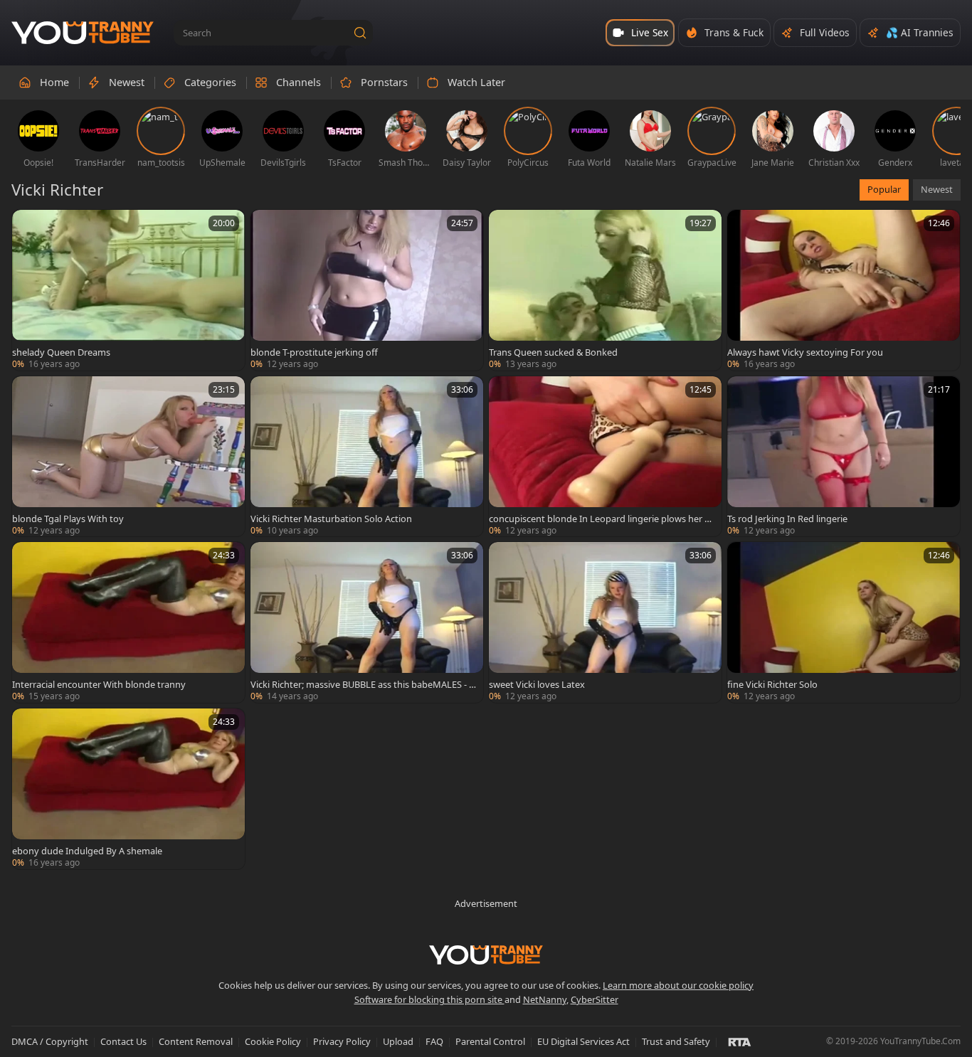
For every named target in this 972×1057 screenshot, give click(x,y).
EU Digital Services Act (583, 1041)
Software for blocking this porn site (429, 999)
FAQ (434, 1041)
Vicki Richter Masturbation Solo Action (331, 518)
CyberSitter (594, 999)
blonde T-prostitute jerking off (314, 352)
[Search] (360, 33)
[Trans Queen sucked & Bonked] (605, 290)
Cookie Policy (273, 1041)
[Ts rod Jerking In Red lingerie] (843, 456)
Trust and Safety (676, 1041)
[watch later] (29, 227)
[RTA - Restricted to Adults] (740, 1041)
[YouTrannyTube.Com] (82, 33)
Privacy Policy (342, 1041)
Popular (884, 189)
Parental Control (490, 1041)
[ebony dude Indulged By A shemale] (128, 788)
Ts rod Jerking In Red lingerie (787, 518)
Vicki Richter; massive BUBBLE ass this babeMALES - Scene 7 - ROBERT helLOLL (362, 684)
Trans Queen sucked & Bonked (553, 352)
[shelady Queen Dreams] (128, 290)
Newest (937, 189)
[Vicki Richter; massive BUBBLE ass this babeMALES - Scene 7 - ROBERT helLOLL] (366, 622)
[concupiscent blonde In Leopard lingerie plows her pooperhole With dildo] (605, 456)
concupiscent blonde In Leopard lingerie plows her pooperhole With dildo (602, 518)
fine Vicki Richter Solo (772, 684)
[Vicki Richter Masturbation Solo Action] (366, 456)
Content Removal (196, 1041)
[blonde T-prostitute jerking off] (366, 290)
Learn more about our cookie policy (678, 985)
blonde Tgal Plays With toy (68, 518)
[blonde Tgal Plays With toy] (128, 456)
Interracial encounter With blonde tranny (99, 684)
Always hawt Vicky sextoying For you (805, 352)
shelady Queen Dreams (61, 352)
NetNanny (544, 999)
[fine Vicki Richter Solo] (843, 622)
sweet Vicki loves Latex (537, 684)
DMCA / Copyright (49, 1041)
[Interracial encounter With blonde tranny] (128, 622)
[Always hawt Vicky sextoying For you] (843, 290)
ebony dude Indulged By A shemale (87, 850)
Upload (398, 1041)
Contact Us (123, 1041)
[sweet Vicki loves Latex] (605, 622)
